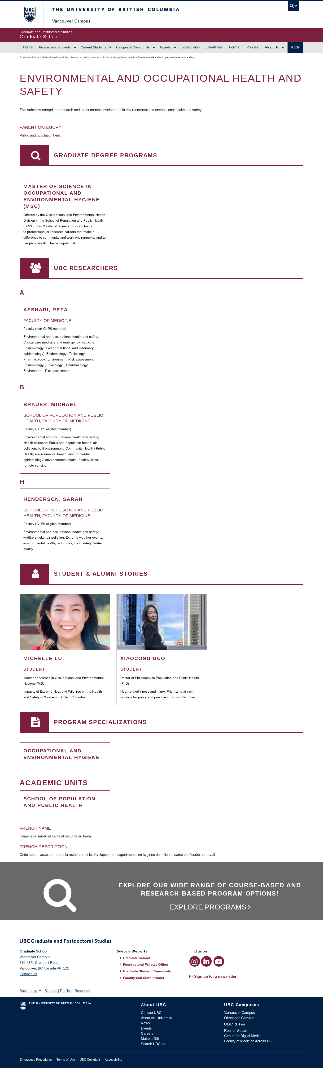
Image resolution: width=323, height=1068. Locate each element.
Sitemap (50, 991)
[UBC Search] (293, 6)
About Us (272, 47)
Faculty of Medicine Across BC (248, 1041)
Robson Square (236, 1031)
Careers (147, 1033)
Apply (295, 47)
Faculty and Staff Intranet (143, 978)
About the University (156, 1018)
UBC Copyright (90, 1059)
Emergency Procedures (36, 1059)
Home (28, 47)
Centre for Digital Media (242, 1036)
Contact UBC (151, 1013)
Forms (234, 47)
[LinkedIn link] (206, 961)
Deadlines (214, 47)
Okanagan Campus (239, 1018)
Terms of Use (66, 1059)
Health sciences (91, 57)
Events (146, 1028)
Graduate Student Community (147, 971)
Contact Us (28, 974)
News (145, 1023)
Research (82, 991)
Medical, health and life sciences (60, 57)
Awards (165, 47)
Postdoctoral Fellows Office (145, 964)
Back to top (29, 991)
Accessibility (113, 1059)
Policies (252, 47)
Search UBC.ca (153, 1044)
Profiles (66, 991)
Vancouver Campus (239, 1013)
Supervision (190, 47)
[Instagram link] (194, 961)
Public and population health (119, 57)
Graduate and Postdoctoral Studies (161, 942)
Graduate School (29, 57)
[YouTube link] (219, 961)
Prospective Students (55, 47)
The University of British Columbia (29, 14)
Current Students (93, 47)
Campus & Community (133, 47)
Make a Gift (150, 1039)
